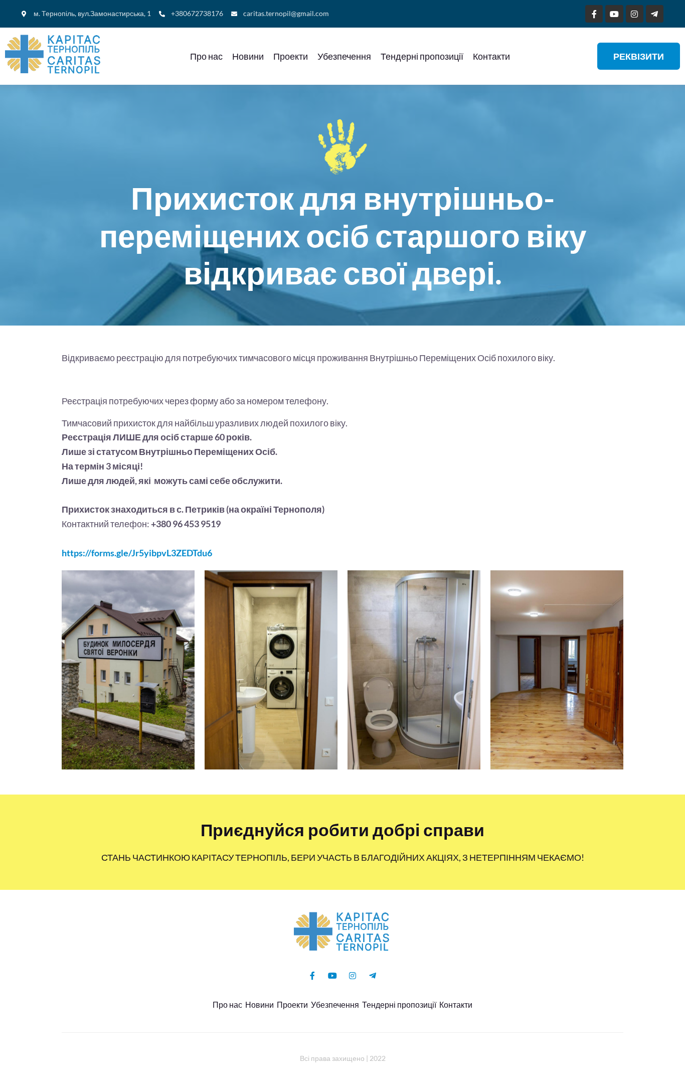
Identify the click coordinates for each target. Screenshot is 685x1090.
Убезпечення (344, 56)
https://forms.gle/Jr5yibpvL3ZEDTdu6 (137, 552)
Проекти (290, 56)
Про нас (206, 56)
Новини (248, 56)
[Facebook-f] (594, 14)
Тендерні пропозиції (422, 56)
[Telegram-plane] (654, 14)
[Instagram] (634, 14)
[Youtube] (614, 14)
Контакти (491, 56)
